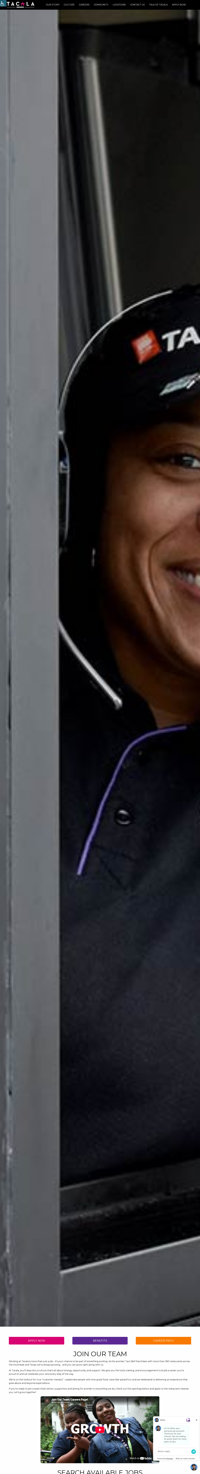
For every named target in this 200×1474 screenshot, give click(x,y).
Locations (119, 4)
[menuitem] (53, 4)
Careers (84, 4)
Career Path (163, 1340)
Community (101, 4)
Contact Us (137, 4)
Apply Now (179, 4)
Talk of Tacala (158, 4)
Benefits (100, 1340)
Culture (69, 4)
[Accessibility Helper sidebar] (3, 3)
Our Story (52, 4)
